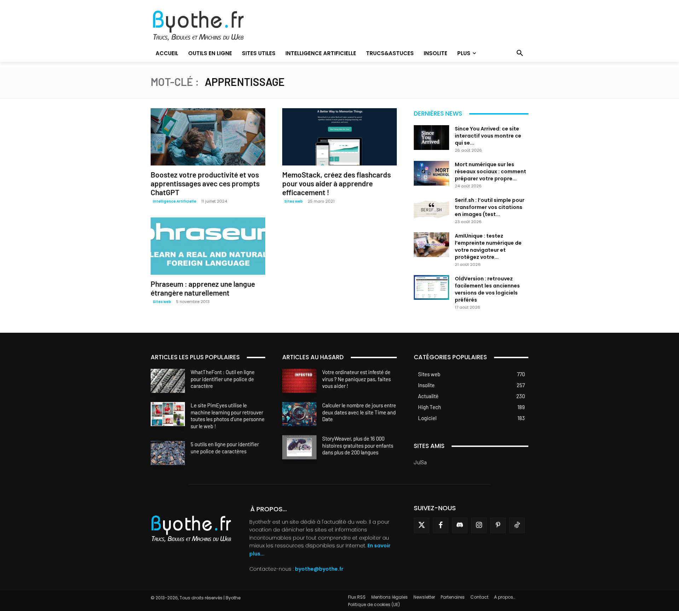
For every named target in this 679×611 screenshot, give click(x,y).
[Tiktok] (517, 525)
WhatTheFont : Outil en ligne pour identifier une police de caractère (223, 379)
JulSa (420, 462)
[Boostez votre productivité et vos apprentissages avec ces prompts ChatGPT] (208, 136)
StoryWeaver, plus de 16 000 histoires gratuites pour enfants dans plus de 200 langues (357, 445)
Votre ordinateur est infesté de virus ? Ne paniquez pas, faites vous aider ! (356, 379)
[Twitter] (421, 525)
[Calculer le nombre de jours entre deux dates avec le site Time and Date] (299, 414)
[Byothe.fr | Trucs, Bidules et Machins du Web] (210, 26)
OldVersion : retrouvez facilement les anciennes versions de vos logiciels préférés (487, 289)
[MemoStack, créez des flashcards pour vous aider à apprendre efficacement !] (339, 136)
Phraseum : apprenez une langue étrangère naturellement (203, 288)
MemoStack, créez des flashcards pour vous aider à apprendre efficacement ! (336, 183)
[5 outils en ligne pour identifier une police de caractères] (168, 453)
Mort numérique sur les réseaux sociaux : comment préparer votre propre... (490, 171)
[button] (519, 53)
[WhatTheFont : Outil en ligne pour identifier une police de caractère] (168, 381)
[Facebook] (440, 525)
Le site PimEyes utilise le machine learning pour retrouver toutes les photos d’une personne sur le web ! (228, 415)
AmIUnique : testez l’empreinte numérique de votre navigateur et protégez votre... (488, 246)
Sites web (293, 201)
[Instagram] (479, 525)
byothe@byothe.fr (319, 568)
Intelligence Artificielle (174, 201)
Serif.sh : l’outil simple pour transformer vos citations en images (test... (489, 207)
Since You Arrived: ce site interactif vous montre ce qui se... (488, 135)
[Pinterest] (498, 525)
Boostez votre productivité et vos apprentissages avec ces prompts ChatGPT (205, 183)
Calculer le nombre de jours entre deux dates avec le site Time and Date (359, 412)
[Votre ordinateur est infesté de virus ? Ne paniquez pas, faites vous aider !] (299, 381)
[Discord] (460, 525)
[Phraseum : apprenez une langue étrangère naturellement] (208, 246)
